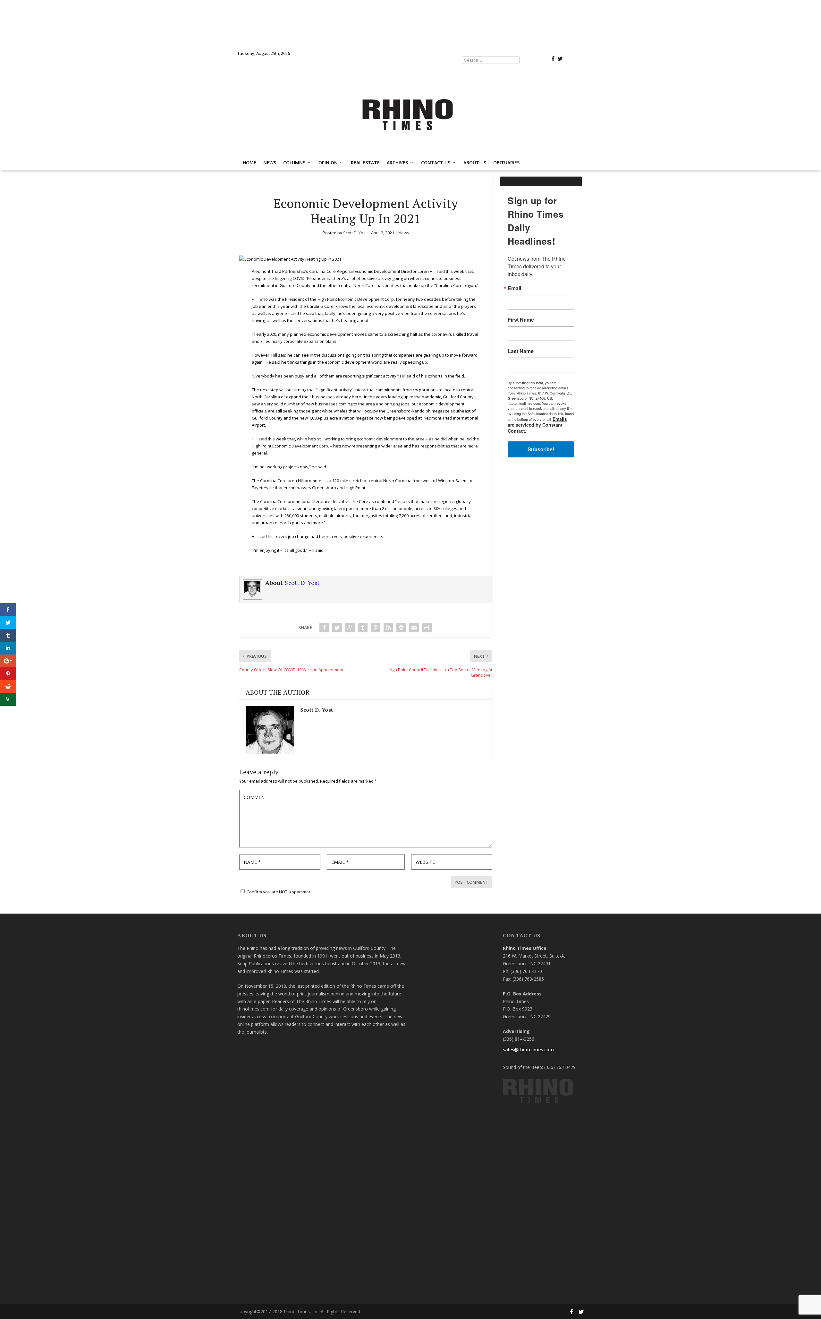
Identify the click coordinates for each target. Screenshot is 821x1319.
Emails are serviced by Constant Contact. (458, 723)
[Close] (504, 564)
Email (325, 618)
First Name (332, 650)
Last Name (332, 681)
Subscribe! (410, 741)
